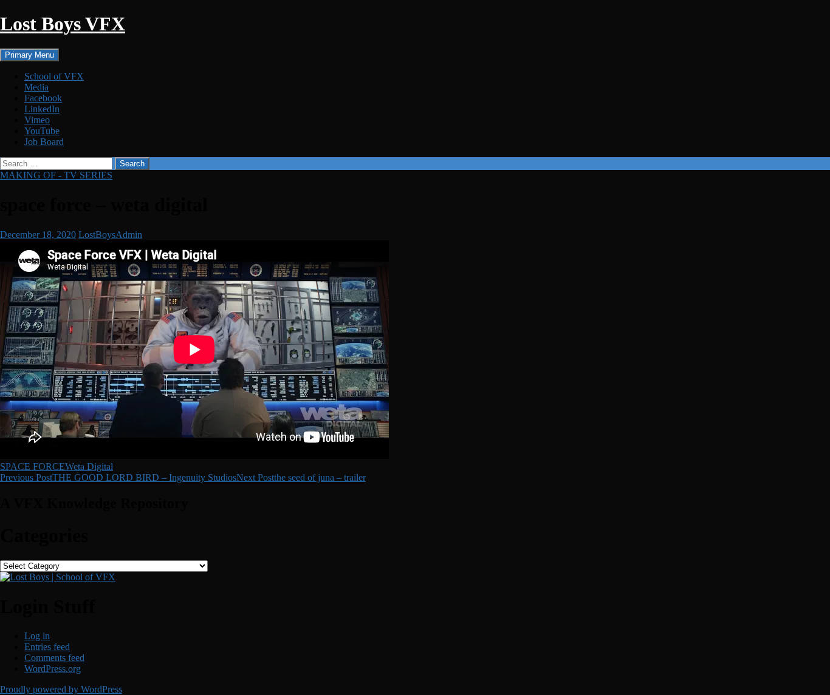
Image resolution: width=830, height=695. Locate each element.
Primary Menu (29, 54)
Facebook (43, 98)
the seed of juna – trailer (301, 477)
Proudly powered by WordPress (61, 689)
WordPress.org (52, 668)
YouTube (42, 131)
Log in (37, 636)
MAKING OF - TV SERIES (56, 175)
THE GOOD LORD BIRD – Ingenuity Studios (118, 477)
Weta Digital (89, 466)
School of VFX (54, 76)
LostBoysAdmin (110, 234)
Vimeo (37, 120)
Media (36, 87)
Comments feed (54, 658)
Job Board (44, 142)
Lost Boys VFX (62, 24)
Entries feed (47, 647)
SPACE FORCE (32, 466)
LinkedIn (42, 109)
